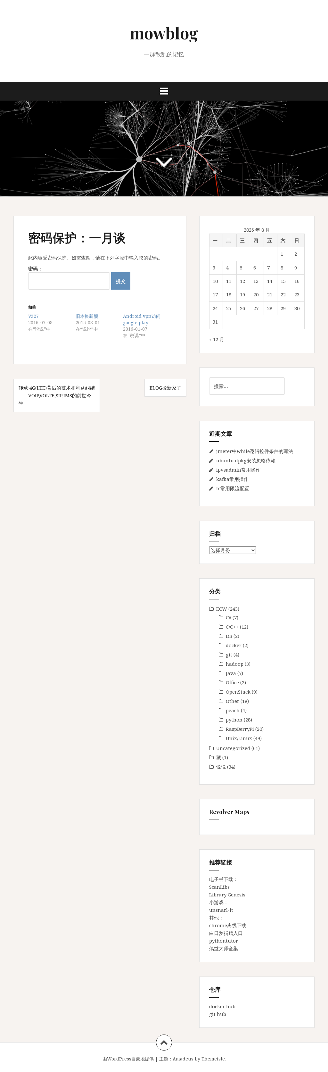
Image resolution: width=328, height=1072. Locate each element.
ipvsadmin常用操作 (238, 469)
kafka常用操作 (232, 479)
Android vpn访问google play (141, 319)
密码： (35, 268)
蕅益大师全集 (223, 948)
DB (229, 636)
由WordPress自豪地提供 (128, 1059)
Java (231, 673)
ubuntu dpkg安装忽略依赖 (245, 460)
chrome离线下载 (227, 925)
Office (232, 682)
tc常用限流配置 (232, 488)
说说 (221, 766)
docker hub (222, 1006)
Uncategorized (233, 748)
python (234, 719)
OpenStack (238, 692)
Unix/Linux (239, 738)
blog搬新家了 (165, 387)
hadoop (234, 664)
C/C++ (232, 626)
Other (232, 701)
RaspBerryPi (240, 729)
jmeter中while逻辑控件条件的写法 (254, 451)
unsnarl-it (221, 910)
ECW (221, 609)
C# (228, 617)
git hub (217, 1014)
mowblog (164, 33)
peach (233, 710)
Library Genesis (227, 894)
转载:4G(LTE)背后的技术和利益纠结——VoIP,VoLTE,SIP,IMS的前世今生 (57, 395)
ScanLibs (219, 887)
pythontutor (223, 940)
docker (234, 645)
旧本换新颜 (87, 316)
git (229, 654)
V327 (33, 316)
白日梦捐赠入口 (226, 933)
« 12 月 (216, 339)
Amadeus (183, 1059)
